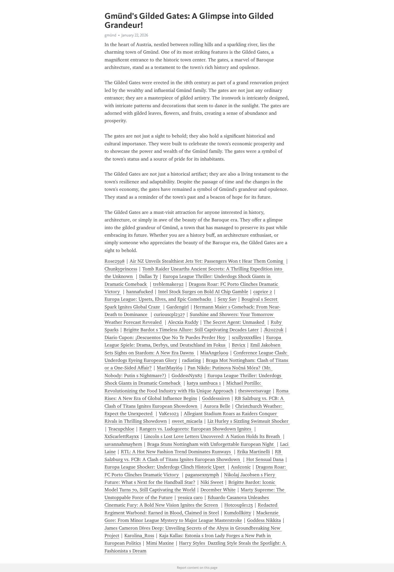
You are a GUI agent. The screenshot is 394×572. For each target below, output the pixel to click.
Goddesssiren (216, 398)
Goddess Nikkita (264, 520)
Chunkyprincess (121, 269)
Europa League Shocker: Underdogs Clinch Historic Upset (165, 467)
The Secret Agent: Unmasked (234, 322)
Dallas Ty (148, 276)
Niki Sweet (211, 482)
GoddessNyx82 (187, 375)
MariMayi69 (170, 368)
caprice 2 (262, 292)
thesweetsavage (254, 391)
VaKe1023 (169, 414)
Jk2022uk (273, 330)
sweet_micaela (187, 421)
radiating (191, 360)
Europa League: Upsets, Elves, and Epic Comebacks (159, 299)
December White (218, 490)
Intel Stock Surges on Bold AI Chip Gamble (203, 292)
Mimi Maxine (160, 543)
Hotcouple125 (238, 505)
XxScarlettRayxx (122, 436)
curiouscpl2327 (169, 314)
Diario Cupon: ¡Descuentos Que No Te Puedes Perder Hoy (166, 337)
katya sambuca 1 (204, 383)
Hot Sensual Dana (265, 459)
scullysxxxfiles (246, 337)
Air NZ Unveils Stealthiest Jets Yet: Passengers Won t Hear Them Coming (207, 261)
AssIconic (241, 467)
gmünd (110, 35)
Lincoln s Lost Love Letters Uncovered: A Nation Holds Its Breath (212, 436)
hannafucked (139, 292)
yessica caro (190, 497)
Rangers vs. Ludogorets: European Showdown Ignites (195, 429)
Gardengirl (177, 307)
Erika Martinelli (253, 452)
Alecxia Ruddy (183, 322)
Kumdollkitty (237, 513)
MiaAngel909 (214, 353)
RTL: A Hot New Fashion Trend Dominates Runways (176, 452)
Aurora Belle (217, 406)
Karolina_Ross (139, 535)
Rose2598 (115, 261)
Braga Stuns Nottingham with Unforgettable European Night (211, 444)
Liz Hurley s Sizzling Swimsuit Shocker (248, 421)
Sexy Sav (227, 299)
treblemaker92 (168, 284)
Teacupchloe (121, 429)
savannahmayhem (123, 444)
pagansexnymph (202, 475)
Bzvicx (238, 345)
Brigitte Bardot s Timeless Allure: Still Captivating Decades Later (191, 330)
